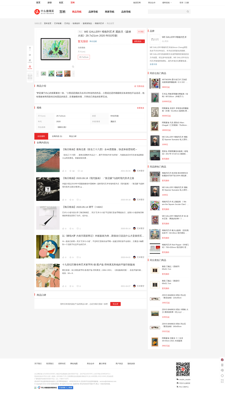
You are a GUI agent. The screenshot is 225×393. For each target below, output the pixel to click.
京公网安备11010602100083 (44, 374)
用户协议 (119, 363)
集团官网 (137, 3)
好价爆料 (41, 136)
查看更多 (140, 108)
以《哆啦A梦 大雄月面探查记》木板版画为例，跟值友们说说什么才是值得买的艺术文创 (103, 235)
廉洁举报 (102, 363)
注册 (187, 3)
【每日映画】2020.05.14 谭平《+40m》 (83, 207)
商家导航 (109, 11)
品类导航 (126, 11)
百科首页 (47, 23)
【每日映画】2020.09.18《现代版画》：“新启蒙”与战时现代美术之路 (98, 178)
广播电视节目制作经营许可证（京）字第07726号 (51, 379)
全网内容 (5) (57, 136)
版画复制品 (87, 23)
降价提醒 (93, 41)
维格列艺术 (99, 23)
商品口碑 (72, 136)
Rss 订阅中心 (184, 387)
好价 (50, 2)
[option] (44, 73)
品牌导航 (93, 11)
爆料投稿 (166, 3)
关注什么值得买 (184, 383)
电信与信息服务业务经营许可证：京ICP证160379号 (75, 374)
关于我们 (38, 363)
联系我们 (50, 363)
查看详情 (153, 64)
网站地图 (74, 363)
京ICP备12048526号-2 (102, 374)
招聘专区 (62, 363)
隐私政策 (131, 363)
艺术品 (67, 23)
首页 (38, 2)
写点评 (115, 304)
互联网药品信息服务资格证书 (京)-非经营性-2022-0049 (86, 376)
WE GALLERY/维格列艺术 (174, 37)
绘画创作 (76, 23)
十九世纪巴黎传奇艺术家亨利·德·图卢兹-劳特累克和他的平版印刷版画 (98, 264)
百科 (73, 2)
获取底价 (139, 41)
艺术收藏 (57, 23)
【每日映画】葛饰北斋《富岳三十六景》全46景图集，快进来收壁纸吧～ (100, 149)
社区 (61, 2)
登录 (181, 3)
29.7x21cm (83, 57)
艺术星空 (140, 171)
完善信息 (140, 86)
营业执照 (110, 376)
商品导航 (77, 11)
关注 (141, 32)
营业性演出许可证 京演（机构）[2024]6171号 (50, 376)
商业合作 (151, 3)
